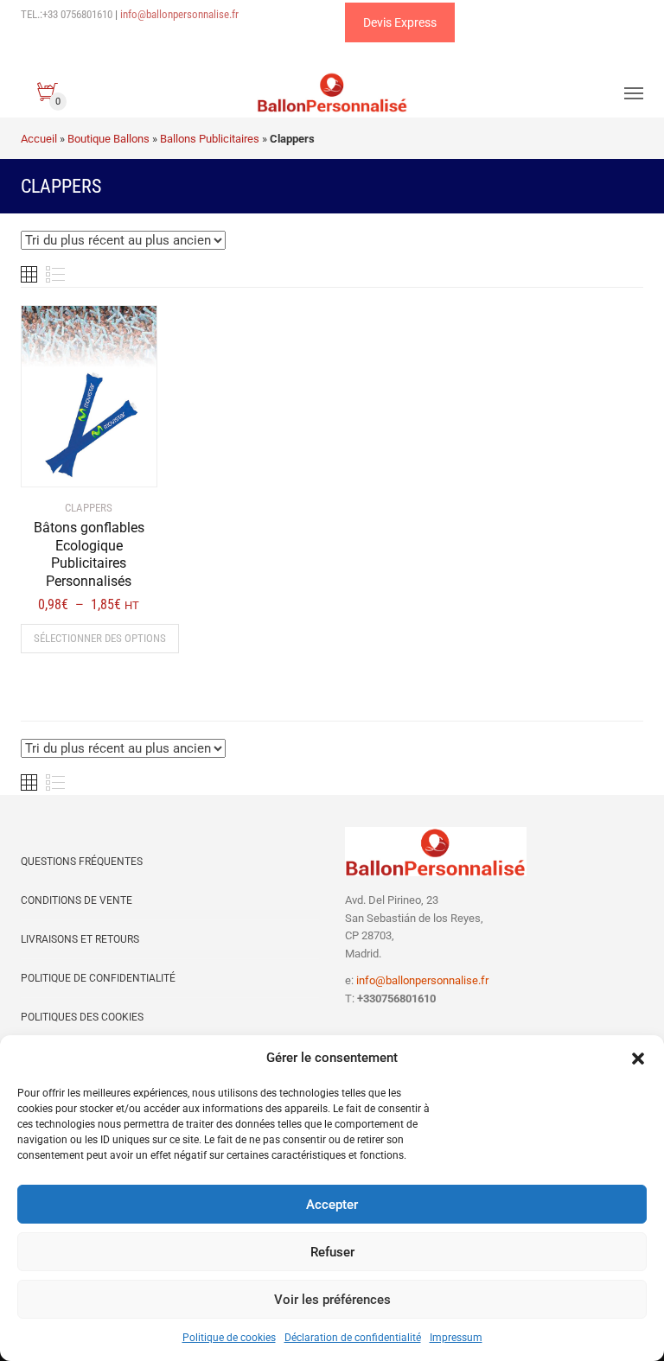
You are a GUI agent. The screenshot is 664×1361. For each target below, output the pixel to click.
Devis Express (400, 22)
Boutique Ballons (108, 138)
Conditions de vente (76, 900)
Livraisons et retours (80, 939)
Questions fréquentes (82, 861)
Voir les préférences (332, 1299)
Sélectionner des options (100, 638)
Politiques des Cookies (82, 1017)
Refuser (332, 1252)
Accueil (39, 138)
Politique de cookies (229, 1338)
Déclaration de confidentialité (352, 1338)
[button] (638, 1058)
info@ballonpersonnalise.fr (179, 14)
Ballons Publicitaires (209, 138)
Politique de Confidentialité (98, 978)
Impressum (456, 1338)
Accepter (332, 1204)
